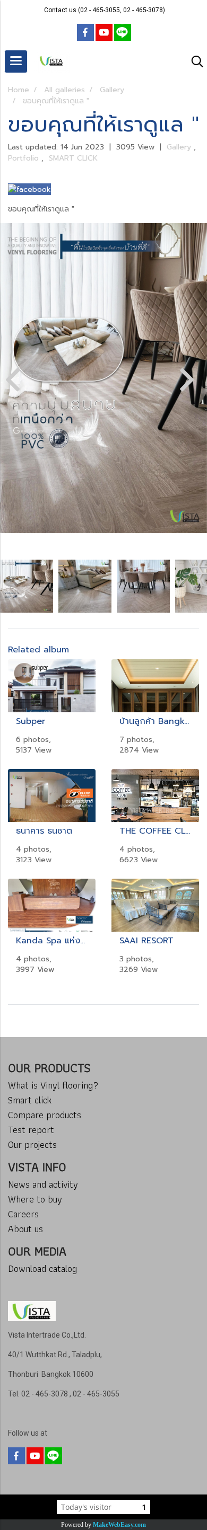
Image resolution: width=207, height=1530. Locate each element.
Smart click (29, 1100)
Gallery (180, 147)
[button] (193, 61)
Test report (31, 1129)
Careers (23, 1214)
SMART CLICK (73, 158)
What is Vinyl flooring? (53, 1085)
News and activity (43, 1184)
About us (25, 1228)
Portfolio (24, 158)
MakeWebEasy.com (119, 1524)
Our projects (32, 1144)
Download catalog (42, 1268)
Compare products (44, 1114)
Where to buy (35, 1199)
